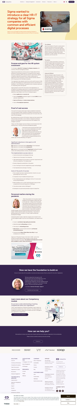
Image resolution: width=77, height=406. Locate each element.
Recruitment (13, 371)
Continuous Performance (16, 362)
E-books (24, 371)
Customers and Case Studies (32, 290)
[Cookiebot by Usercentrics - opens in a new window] (6, 404)
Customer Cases (38, 372)
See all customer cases (38, 381)
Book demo (71, 1)
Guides (23, 373)
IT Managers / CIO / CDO (27, 361)
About (55, 1)
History (35, 365)
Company (36, 358)
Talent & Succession (15, 367)
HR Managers (25, 366)
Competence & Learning (15, 365)
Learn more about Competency (20, 314)
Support (12, 385)
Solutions (22, 1)
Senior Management (26, 364)
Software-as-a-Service (15, 392)
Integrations (13, 390)
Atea (35, 374)
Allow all (68, 396)
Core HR (13, 360)
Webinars (24, 375)
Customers (38, 1)
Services (43, 1)
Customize (68, 399)
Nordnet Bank (36, 376)
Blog (34, 369)
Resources (49, 1)
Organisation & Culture (15, 369)
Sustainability (36, 362)
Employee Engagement (30, 1)
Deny (68, 403)
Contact (35, 367)
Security (12, 388)
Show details (16, 403)
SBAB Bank (36, 378)
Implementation (14, 380)
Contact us (38, 341)
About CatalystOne (37, 360)
